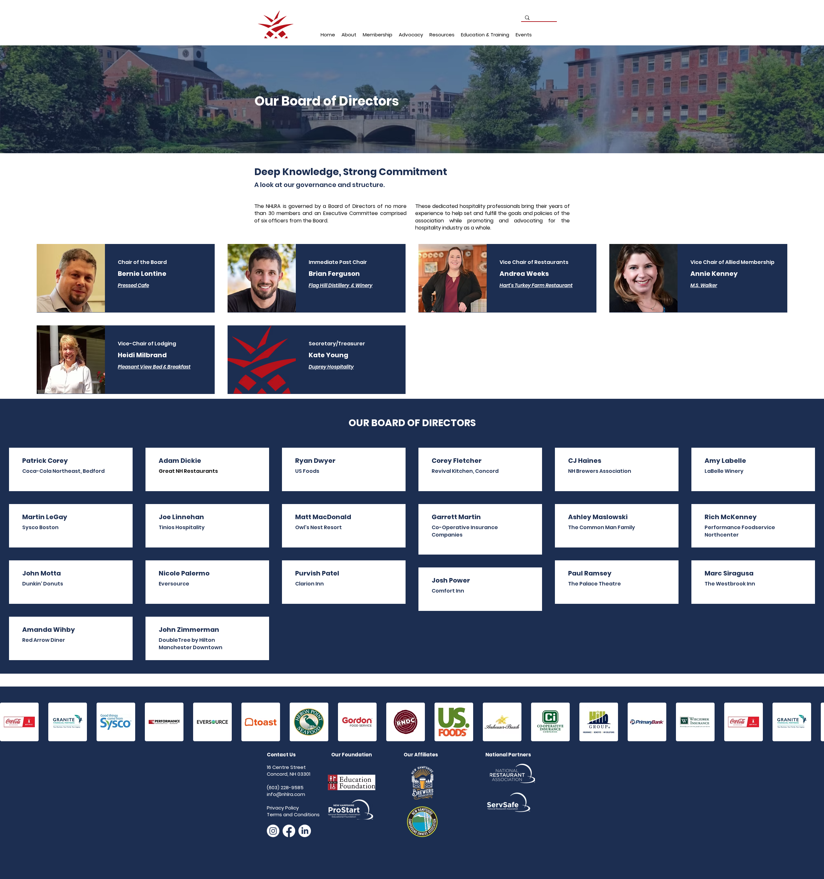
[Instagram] (273, 831)
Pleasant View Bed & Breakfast (154, 366)
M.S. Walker (703, 285)
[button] (349, 35)
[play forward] (816, 722)
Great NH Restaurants (188, 471)
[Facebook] (289, 831)
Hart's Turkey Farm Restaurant (536, 285)
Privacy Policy (283, 807)
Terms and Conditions (293, 814)
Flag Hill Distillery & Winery (340, 285)
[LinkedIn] (304, 831)
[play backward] (8, 722)
